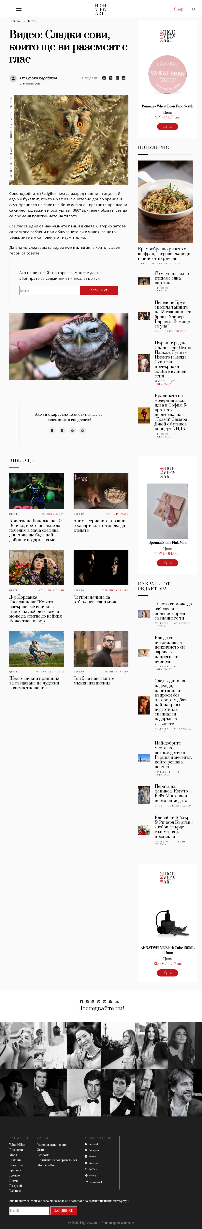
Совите (16, 226)
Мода (158, 806)
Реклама (43, 1155)
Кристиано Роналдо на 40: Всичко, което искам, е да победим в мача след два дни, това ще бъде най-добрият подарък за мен (35, 530)
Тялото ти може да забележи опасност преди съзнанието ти (173, 611)
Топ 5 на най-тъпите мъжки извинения (94, 681)
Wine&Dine (17, 1145)
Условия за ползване (51, 1145)
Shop (178, 9)
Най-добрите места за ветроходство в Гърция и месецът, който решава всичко (173, 755)
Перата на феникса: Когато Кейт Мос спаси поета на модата (171, 793)
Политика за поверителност (57, 1160)
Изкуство (161, 288)
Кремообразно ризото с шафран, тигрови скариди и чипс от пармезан (164, 253)
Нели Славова (182, 806)
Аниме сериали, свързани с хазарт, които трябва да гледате (99, 525)
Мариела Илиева (116, 590)
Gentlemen (162, 772)
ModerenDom (46, 1165)
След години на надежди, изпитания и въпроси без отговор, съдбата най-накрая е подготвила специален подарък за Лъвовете (172, 702)
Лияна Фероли (54, 590)
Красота (160, 381)
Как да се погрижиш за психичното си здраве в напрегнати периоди (170, 649)
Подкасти (16, 1150)
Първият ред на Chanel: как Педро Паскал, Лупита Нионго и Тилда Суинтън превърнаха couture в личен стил (173, 359)
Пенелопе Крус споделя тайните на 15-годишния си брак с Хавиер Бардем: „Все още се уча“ (173, 314)
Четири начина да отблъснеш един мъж (95, 600)
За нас (41, 1150)
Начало (14, 21)
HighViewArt (55, 514)
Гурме (142, 264)
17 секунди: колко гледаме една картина (172, 278)
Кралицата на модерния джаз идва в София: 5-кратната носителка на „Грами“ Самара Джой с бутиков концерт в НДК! (171, 412)
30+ (157, 331)
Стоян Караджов (41, 78)
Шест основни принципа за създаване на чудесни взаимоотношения (34, 683)
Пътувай (15, 1186)
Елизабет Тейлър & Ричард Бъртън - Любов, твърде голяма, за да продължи (174, 827)
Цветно (32, 21)
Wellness (162, 623)
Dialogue (15, 1160)
